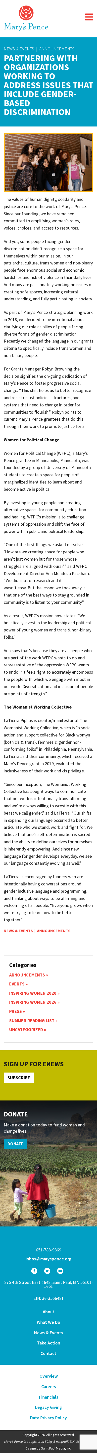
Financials (48, 1397)
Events (17, 984)
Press (15, 1011)
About (48, 1312)
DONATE (15, 1144)
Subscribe (18, 1078)
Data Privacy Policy (48, 1418)
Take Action (48, 1343)
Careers (48, 1386)
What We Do (48, 1322)
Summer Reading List (31, 1020)
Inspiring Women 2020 (32, 993)
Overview (49, 1376)
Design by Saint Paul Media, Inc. (49, 1448)
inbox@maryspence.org (48, 1259)
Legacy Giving (48, 1407)
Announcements (56, 49)
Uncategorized (26, 1029)
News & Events (19, 49)
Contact (48, 1353)
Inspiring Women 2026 (32, 1002)
